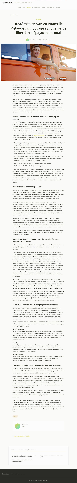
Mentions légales (15, 474)
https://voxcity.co (39, 135)
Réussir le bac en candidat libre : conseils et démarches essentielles (22, 460)
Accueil (19, 7)
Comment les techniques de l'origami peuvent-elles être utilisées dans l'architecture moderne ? (24, 455)
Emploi (43, 7)
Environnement (50, 7)
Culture (29, 7)
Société (58, 7)
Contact (23, 474)
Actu (24, 7)
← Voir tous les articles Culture (20, 436)
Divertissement (36, 7)
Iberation (7, 3)
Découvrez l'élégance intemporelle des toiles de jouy (52, 455)
